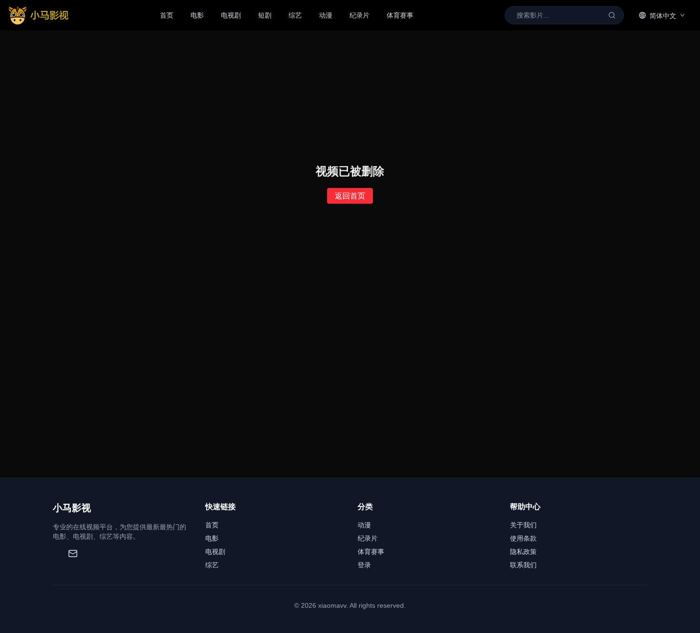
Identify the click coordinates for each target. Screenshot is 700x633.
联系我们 (523, 565)
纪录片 (360, 15)
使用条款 (523, 538)
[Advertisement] (350, 406)
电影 (197, 15)
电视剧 (231, 15)
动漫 (325, 15)
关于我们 (523, 525)
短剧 (264, 15)
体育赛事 (400, 15)
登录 (364, 565)
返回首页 (350, 196)
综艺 (295, 15)
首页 (166, 15)
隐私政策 (523, 551)
